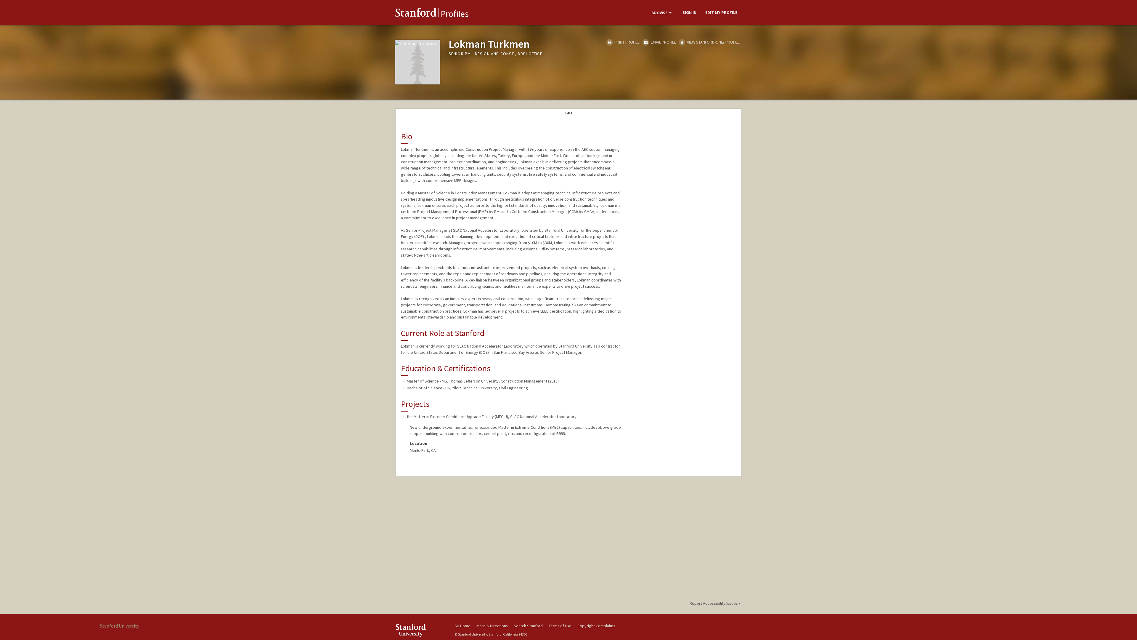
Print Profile (627, 42)
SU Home (462, 625)
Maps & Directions (492, 625)
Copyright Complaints (596, 625)
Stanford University (420, 630)
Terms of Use (560, 625)
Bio (568, 113)
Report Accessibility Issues (714, 603)
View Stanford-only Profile (713, 42)
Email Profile (663, 42)
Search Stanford (528, 625)
